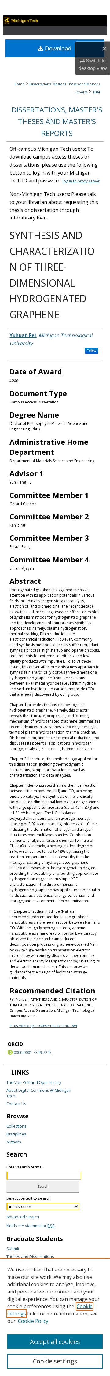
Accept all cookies (55, 1341)
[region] (55, 1317)
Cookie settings (55, 1361)
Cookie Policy (33, 1321)
